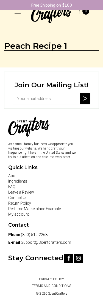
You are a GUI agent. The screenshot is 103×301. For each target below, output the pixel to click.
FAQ (11, 187)
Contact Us (17, 198)
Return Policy (19, 203)
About (13, 175)
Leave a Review (21, 192)
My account (18, 214)
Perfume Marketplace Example (34, 209)
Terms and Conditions (51, 286)
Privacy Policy (51, 279)
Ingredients (17, 181)
